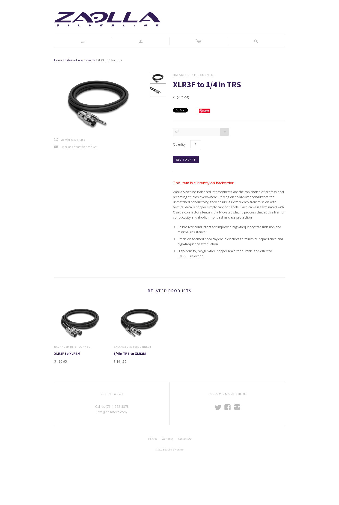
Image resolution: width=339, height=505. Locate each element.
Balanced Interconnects (80, 60)
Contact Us (184, 438)
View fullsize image (69, 140)
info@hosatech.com (112, 412)
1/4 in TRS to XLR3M (130, 353)
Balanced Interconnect (73, 346)
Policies (152, 438)
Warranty (167, 438)
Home (58, 60)
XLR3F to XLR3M (67, 353)
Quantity (179, 144)
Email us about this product (75, 147)
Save (206, 111)
